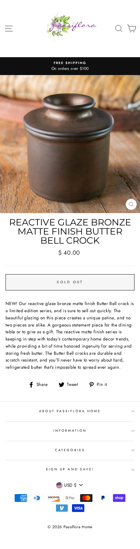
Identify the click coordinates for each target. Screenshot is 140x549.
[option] (70, 66)
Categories (70, 450)
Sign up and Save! (70, 469)
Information (70, 430)
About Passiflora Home (70, 411)
